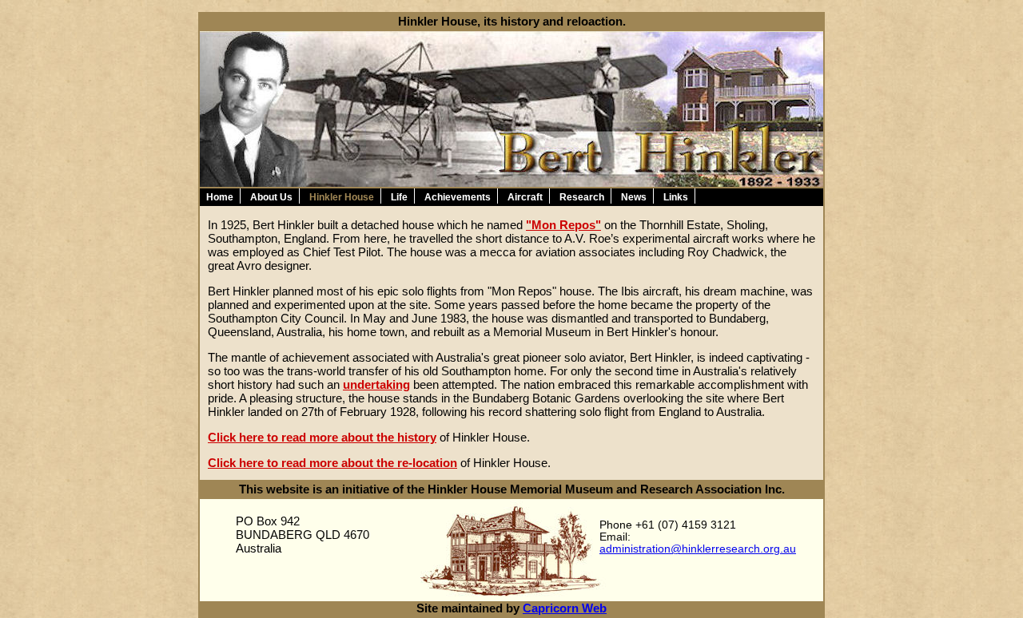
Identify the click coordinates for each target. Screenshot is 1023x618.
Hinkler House (341, 197)
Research (581, 197)
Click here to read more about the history (322, 437)
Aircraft (525, 197)
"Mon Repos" (563, 225)
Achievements (457, 197)
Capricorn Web (565, 608)
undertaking (376, 384)
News (634, 197)
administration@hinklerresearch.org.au (697, 549)
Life (399, 197)
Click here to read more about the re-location (332, 462)
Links (675, 197)
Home (219, 197)
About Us (271, 197)
